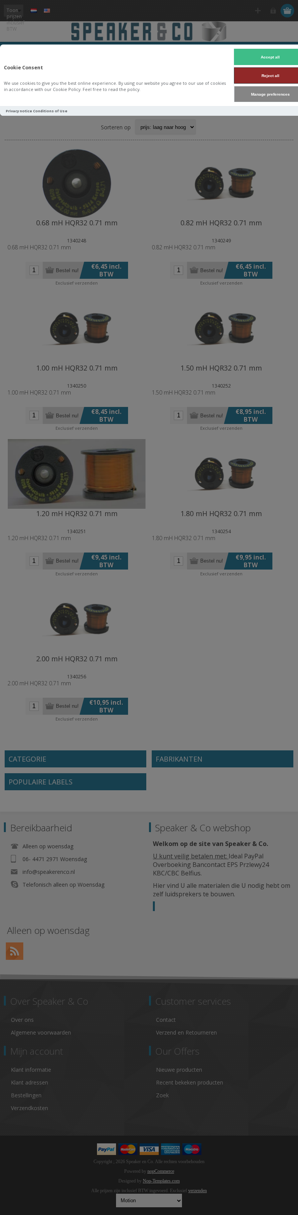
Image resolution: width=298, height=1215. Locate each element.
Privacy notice (19, 110)
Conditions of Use (50, 110)
